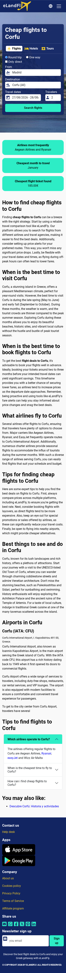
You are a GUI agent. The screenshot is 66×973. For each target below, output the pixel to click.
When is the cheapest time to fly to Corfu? (30, 769)
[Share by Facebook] (16, 926)
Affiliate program (13, 908)
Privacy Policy (11, 893)
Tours (50, 48)
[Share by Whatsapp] (10, 926)
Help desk (8, 832)
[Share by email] (4, 926)
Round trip (15, 57)
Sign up (57, 941)
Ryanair (46, 753)
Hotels (34, 48)
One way (34, 57)
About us (8, 878)
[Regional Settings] (51, 6)
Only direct (15, 62)
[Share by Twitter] (22, 926)
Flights (16, 48)
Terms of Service (13, 901)
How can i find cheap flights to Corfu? (27, 783)
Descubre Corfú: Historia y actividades (34, 806)
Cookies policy (11, 886)
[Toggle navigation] (59, 6)
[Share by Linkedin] (34, 926)
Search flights (33, 108)
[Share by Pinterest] (28, 926)
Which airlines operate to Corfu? (29, 739)
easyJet (13, 758)
